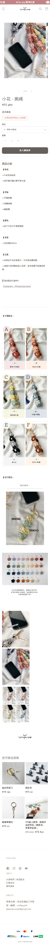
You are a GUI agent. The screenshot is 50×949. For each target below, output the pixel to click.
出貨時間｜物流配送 (15, 879)
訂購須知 (10, 883)
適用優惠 (6, 112)
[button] (3, 9)
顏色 (4, 124)
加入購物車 (25, 150)
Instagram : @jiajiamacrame (17, 286)
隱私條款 (10, 886)
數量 (4, 135)
